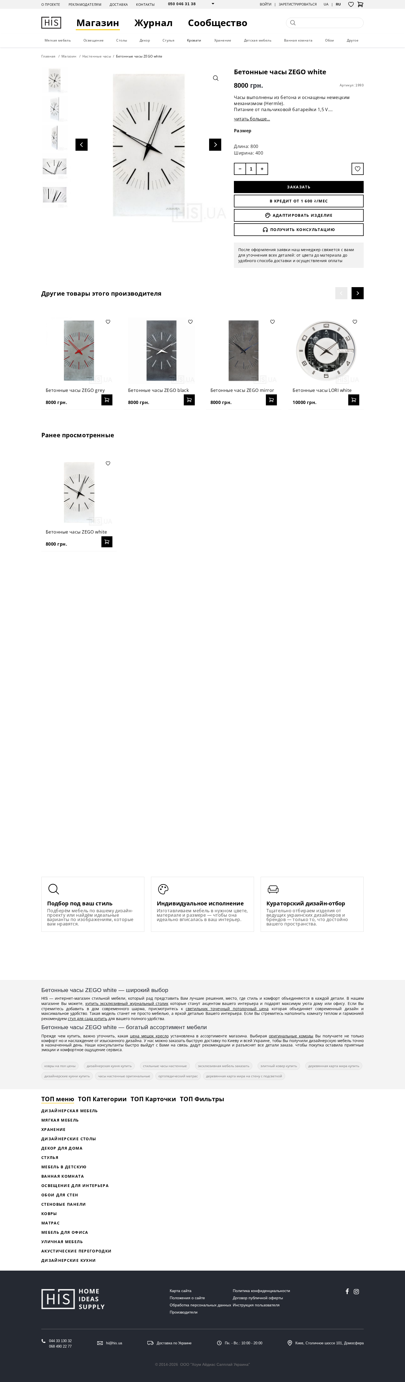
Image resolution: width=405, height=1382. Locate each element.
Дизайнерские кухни (68, 1260)
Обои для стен (60, 1194)
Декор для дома (62, 1148)
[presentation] (341, 293)
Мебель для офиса (64, 1232)
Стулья (168, 40)
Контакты (145, 4)
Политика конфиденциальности (261, 1290)
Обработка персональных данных (200, 1305)
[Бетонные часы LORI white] (326, 350)
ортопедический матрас (178, 1076)
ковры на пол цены (59, 1066)
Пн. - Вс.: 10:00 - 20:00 (243, 1343)
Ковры (49, 1213)
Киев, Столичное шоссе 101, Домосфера (329, 1343)
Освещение (93, 40)
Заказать (298, 186)
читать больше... (252, 119)
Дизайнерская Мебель (69, 1110)
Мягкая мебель (58, 40)
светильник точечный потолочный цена (227, 1008)
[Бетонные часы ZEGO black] (161, 350)
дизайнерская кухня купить (109, 1066)
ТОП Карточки (153, 1099)
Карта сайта (180, 1290)
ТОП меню (57, 1099)
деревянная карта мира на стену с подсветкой (244, 1076)
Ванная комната (298, 40)
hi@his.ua (114, 1343)
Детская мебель (258, 40)
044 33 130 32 (60, 1341)
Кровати (194, 40)
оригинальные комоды (291, 1035)
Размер (243, 131)
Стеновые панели (63, 1204)
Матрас (50, 1223)
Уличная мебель (62, 1241)
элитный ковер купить (279, 1066)
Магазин (97, 23)
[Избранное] (351, 4)
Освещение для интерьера (75, 1185)
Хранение (222, 40)
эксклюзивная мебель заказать (223, 1066)
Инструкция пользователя (256, 1305)
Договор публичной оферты (258, 1298)
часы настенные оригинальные (124, 1076)
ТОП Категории (102, 1099)
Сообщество (217, 23)
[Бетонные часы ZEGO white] (79, 492)
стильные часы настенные (165, 1066)
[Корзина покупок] (360, 6)
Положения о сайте (187, 1298)
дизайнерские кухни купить (67, 1076)
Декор (145, 40)
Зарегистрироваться (298, 4)
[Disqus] (202, 626)
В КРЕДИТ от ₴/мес (299, 201)
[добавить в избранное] (358, 169)
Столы (121, 40)
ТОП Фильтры (202, 1099)
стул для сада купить (87, 1018)
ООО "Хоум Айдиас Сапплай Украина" (215, 1364)
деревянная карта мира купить (333, 1066)
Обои (329, 40)
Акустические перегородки (76, 1251)
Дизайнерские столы (68, 1138)
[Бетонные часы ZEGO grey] (79, 350)
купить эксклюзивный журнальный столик (127, 1003)
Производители (184, 1312)
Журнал (153, 23)
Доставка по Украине (174, 1343)
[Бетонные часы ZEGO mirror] (243, 350)
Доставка (119, 4)
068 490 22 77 (60, 1346)
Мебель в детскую (64, 1166)
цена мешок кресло (149, 1035)
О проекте (50, 4)
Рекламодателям (85, 4)
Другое (352, 40)
